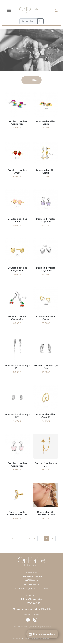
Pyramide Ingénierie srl (39, 626)
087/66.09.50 (33, 603)
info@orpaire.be (33, 599)
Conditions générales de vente (31, 588)
